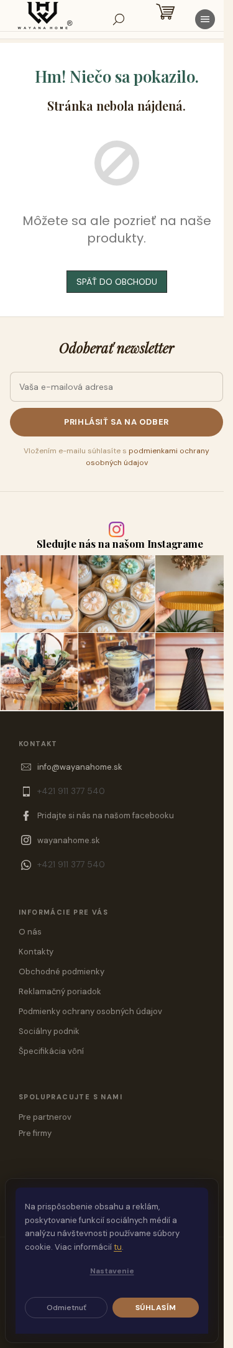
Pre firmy (35, 1133)
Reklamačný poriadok (60, 991)
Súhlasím (155, 1308)
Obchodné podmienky (61, 971)
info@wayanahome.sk (79, 767)
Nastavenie (112, 1271)
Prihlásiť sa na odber (116, 422)
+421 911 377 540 (71, 790)
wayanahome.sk (68, 840)
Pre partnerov (45, 1117)
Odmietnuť (66, 1308)
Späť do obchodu (116, 281)
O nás (30, 931)
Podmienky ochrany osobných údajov (90, 1011)
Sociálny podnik (49, 1031)
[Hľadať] (118, 19)
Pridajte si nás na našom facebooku (105, 815)
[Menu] (205, 19)
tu (118, 1247)
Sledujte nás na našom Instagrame (120, 543)
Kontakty (36, 951)
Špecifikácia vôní (51, 1051)
